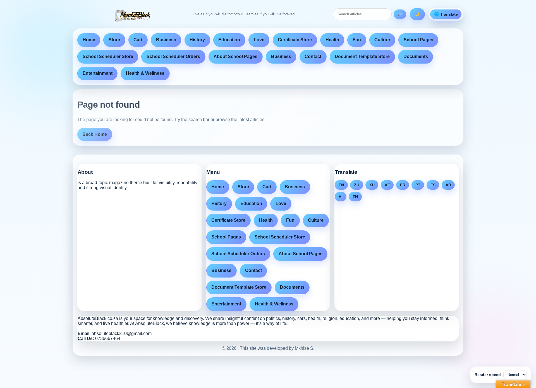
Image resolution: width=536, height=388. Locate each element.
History (197, 39)
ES (433, 185)
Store (114, 39)
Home (89, 39)
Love (259, 39)
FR (402, 185)
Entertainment (98, 73)
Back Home (94, 134)
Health (332, 39)
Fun (357, 39)
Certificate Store (295, 39)
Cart (137, 39)
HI (341, 196)
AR (448, 185)
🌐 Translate (446, 14)
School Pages (418, 39)
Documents (415, 56)
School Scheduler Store (108, 56)
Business (166, 39)
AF (387, 185)
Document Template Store (362, 56)
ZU (356, 185)
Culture (382, 39)
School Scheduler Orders (173, 56)
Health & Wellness (145, 73)
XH (372, 185)
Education (229, 39)
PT (417, 185)
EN (341, 185)
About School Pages (235, 56)
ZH (355, 196)
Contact (313, 56)
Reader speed (488, 374)
